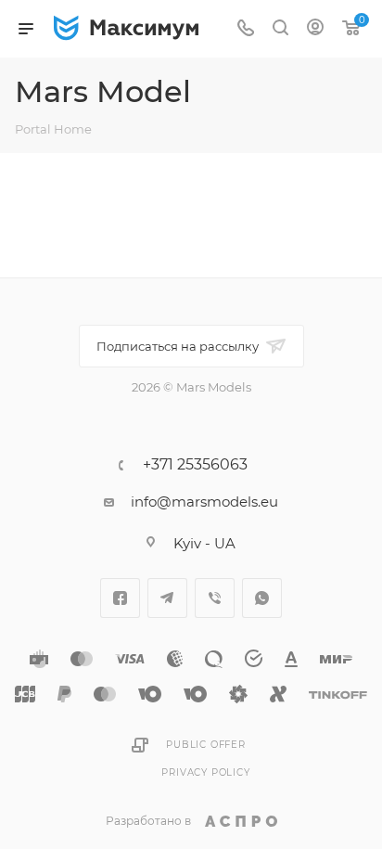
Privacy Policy (205, 772)
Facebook (120, 598)
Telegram (167, 598)
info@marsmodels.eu (204, 501)
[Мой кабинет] (315, 29)
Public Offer (206, 745)
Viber (215, 598)
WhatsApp (262, 598)
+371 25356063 (195, 464)
